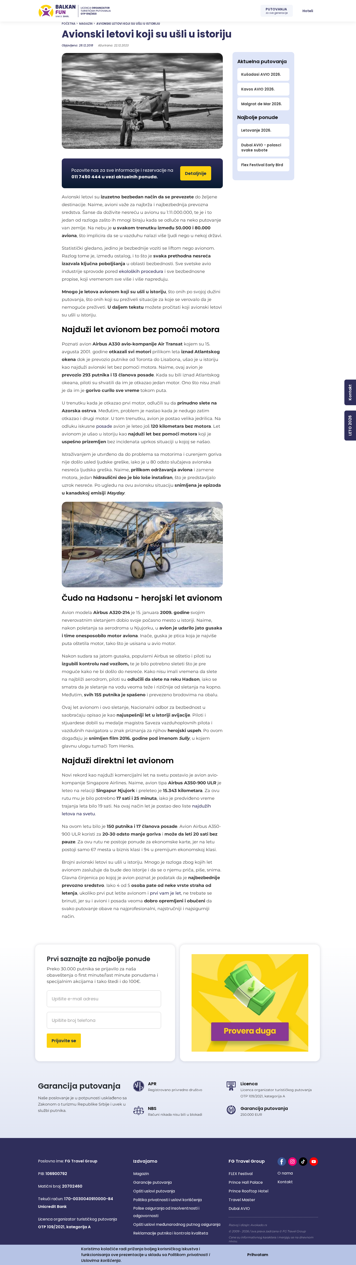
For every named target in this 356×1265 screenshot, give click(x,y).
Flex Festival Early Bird (262, 164)
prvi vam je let (165, 893)
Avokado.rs (258, 1225)
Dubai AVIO (239, 1208)
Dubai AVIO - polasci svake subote (261, 147)
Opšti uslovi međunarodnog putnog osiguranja (176, 1224)
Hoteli (307, 10)
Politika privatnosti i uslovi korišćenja (167, 1200)
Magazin (86, 24)
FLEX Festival (241, 1173)
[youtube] (314, 1161)
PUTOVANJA (277, 11)
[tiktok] (303, 1161)
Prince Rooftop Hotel (248, 1191)
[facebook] (282, 1161)
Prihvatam (257, 1255)
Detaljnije (195, 173)
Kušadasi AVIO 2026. (261, 74)
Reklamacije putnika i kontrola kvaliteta (170, 1233)
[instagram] (292, 1161)
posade (104, 426)
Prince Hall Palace (246, 1182)
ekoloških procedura (141, 271)
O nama (285, 1173)
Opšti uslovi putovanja (154, 1191)
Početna (68, 24)
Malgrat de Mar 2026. (261, 103)
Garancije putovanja (152, 1182)
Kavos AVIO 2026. (258, 89)
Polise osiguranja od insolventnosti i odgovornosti (166, 1212)
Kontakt (285, 1182)
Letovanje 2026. (256, 130)
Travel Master (242, 1200)
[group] (142, 101)
